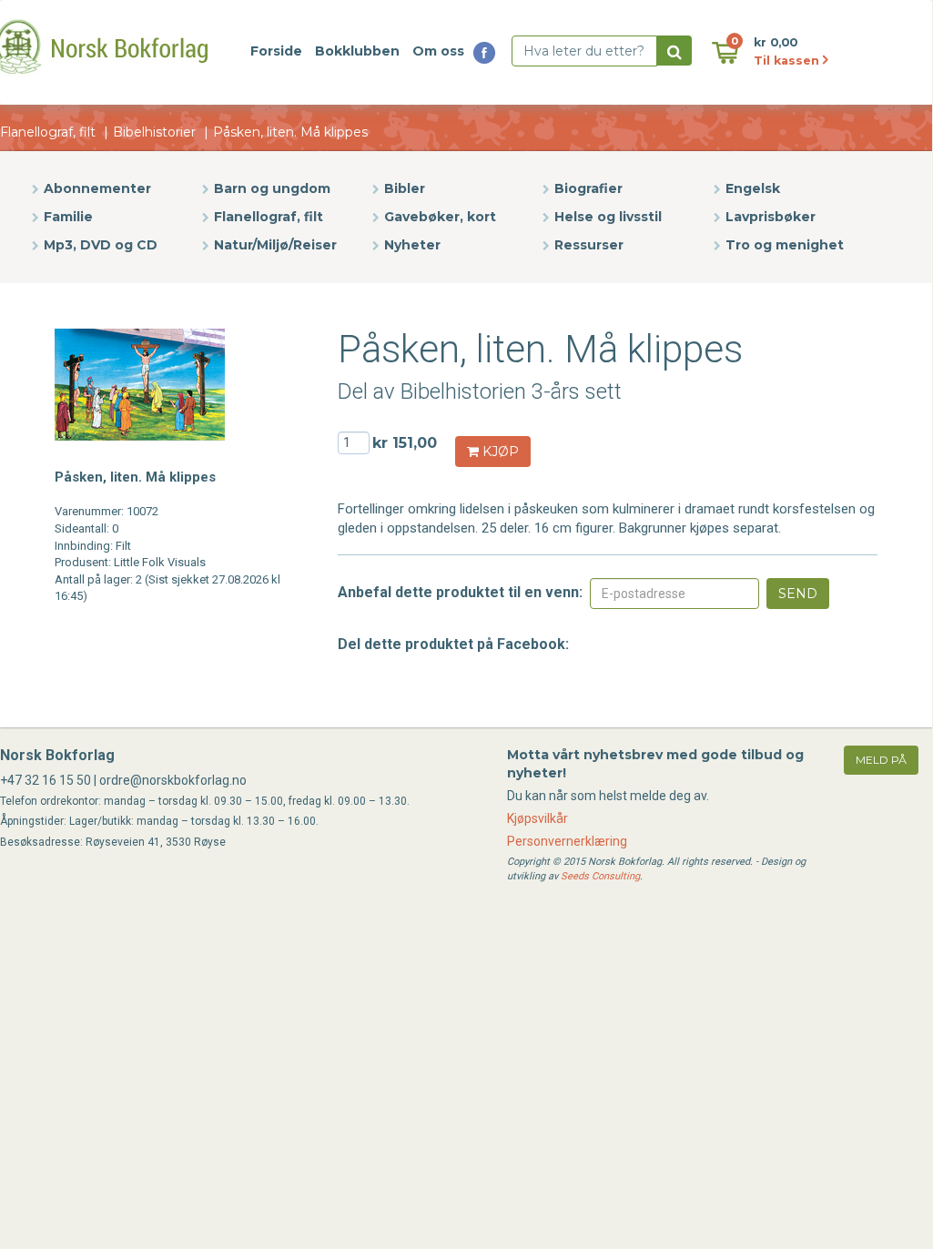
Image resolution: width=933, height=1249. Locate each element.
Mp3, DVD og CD (100, 245)
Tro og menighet (784, 245)
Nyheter (412, 245)
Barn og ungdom (272, 188)
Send (797, 593)
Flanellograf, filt (48, 132)
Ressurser (589, 245)
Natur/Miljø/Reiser (275, 245)
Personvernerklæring (567, 841)
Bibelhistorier (154, 132)
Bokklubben (357, 51)
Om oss (438, 51)
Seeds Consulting (600, 876)
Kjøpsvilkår (537, 818)
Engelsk (752, 188)
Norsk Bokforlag (57, 755)
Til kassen (788, 60)
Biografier (588, 188)
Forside (276, 51)
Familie (68, 216)
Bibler (404, 188)
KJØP (499, 451)
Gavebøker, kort (440, 216)
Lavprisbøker (770, 216)
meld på (881, 760)
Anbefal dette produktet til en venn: (460, 592)
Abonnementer (97, 188)
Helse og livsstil (608, 216)
